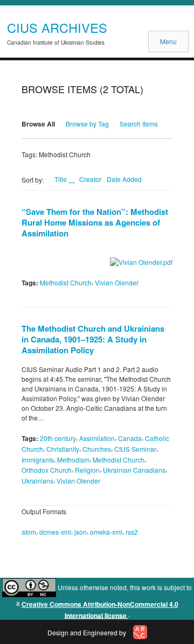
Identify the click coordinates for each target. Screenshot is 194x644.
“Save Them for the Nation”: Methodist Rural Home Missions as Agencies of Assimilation (95, 222)
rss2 (132, 531)
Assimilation (97, 438)
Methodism (73, 459)
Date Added (124, 179)
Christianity (62, 448)
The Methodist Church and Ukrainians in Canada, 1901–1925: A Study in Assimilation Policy (93, 339)
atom (29, 531)
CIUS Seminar (135, 448)
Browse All (38, 124)
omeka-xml (106, 531)
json (80, 531)
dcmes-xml (55, 531)
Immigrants (38, 459)
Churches (96, 448)
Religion (87, 469)
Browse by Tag (87, 123)
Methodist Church (66, 282)
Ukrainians (37, 480)
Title (61, 179)
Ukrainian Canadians (134, 469)
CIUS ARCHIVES (57, 27)
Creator (90, 179)
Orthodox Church (47, 469)
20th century (58, 438)
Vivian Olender (116, 282)
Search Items (139, 123)
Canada (130, 438)
